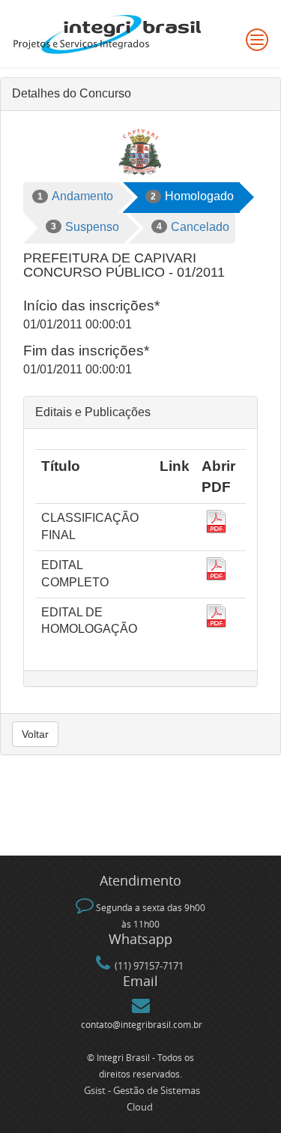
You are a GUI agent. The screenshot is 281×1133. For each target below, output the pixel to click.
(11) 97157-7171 (149, 966)
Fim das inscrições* (86, 350)
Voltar (35, 734)
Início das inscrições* (91, 305)
